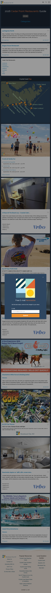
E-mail (13, 308)
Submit (25, 315)
